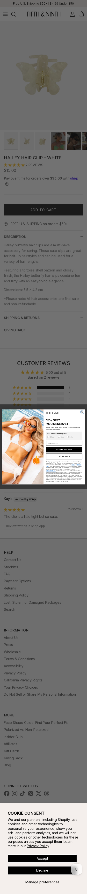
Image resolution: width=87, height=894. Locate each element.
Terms (73, 464)
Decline (42, 870)
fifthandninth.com (51, 470)
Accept (42, 858)
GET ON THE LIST (64, 450)
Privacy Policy (38, 846)
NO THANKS (64, 457)
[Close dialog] (82, 412)
